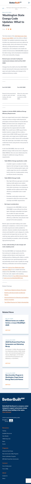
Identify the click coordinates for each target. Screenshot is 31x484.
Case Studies (5, 436)
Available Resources (7, 433)
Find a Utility (5, 468)
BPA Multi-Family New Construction (10, 459)
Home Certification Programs (9, 456)
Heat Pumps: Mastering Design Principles (15, 290)
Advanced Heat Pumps (7, 451)
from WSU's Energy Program (20, 276)
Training (4, 430)
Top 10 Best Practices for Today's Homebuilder (17, 302)
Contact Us (5, 475)
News (3, 441)
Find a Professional (6, 466)
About (3, 478)
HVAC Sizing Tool (6, 438)
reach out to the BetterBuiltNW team (13, 278)
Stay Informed (6, 412)
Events (4, 444)
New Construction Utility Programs (10, 453)
